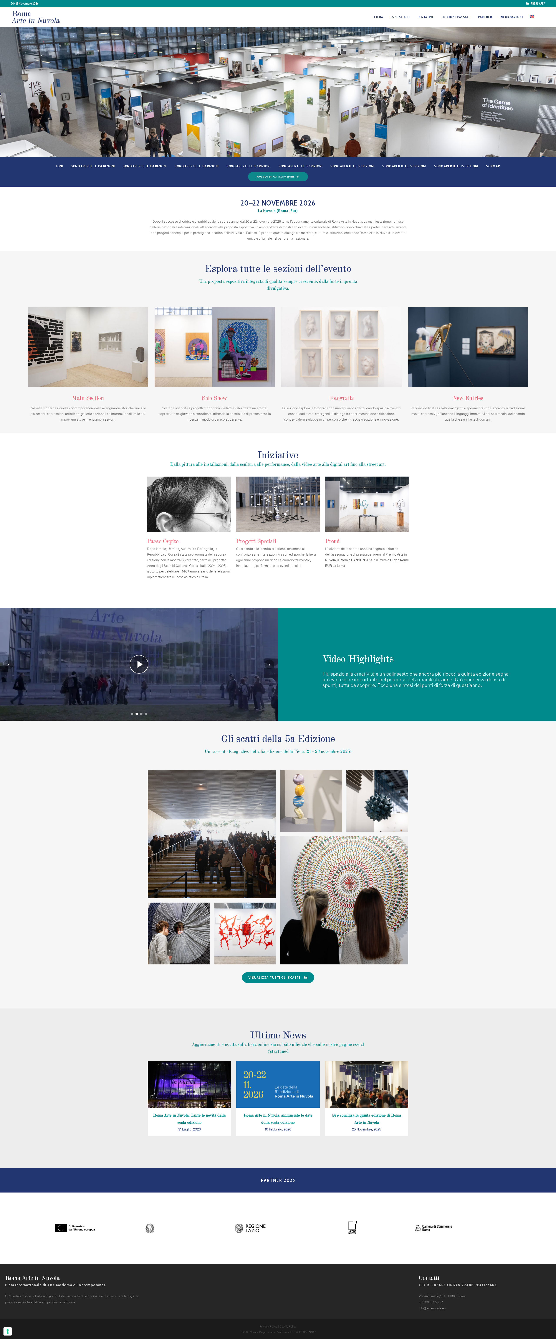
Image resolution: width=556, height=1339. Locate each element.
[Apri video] (139, 664)
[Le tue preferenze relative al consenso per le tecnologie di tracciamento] (7, 1331)
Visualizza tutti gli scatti (274, 977)
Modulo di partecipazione (276, 176)
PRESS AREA (537, 3)
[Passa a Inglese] (533, 17)
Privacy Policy (268, 1326)
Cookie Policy (288, 1326)
